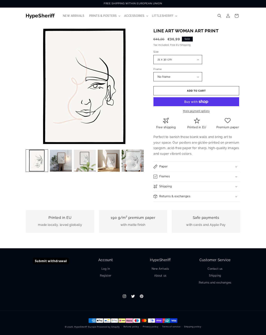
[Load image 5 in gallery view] (133, 161)
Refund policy (131, 326)
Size (156, 51)
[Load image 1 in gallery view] (37, 161)
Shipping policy (192, 326)
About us (160, 275)
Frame (157, 69)
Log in (105, 268)
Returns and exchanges (215, 282)
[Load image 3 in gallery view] (85, 161)
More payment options (196, 111)
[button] (104, 16)
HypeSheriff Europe (85, 327)
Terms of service (171, 326)
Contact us (215, 268)
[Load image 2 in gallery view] (61, 161)
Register (105, 275)
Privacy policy (151, 326)
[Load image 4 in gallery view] (109, 161)
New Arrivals (160, 268)
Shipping (215, 275)
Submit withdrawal (51, 261)
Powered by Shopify (108, 327)
